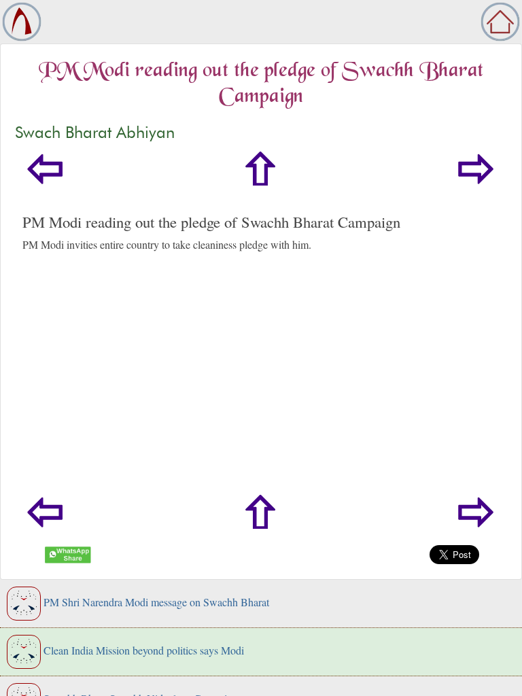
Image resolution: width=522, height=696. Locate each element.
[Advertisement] (261, 393)
